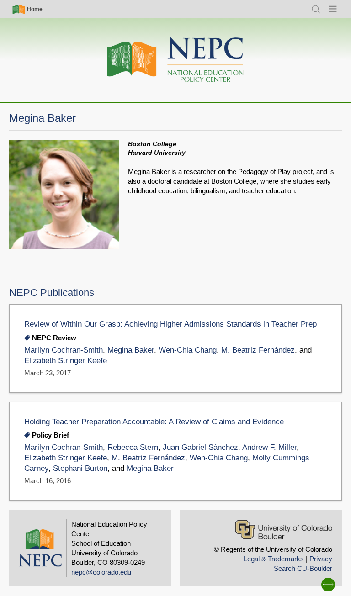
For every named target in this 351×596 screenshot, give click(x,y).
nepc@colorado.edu (101, 572)
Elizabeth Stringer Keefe (65, 360)
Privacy (320, 559)
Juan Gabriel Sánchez (200, 447)
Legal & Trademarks (274, 559)
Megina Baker (130, 350)
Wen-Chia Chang (188, 350)
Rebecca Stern (132, 447)
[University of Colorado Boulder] (283, 529)
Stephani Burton (80, 468)
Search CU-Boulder (303, 568)
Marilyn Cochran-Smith (63, 350)
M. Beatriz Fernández (258, 350)
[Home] (175, 60)
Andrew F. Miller (269, 447)
